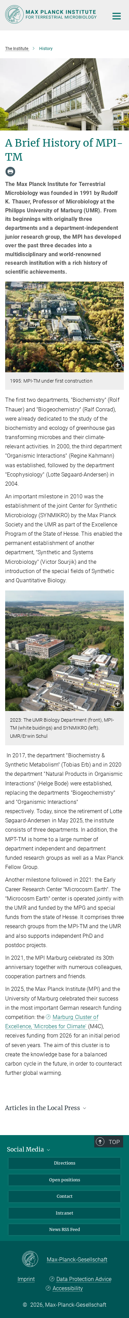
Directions (64, 1163)
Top (114, 1142)
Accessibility (68, 1288)
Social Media (26, 1149)
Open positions (64, 1179)
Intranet (64, 1213)
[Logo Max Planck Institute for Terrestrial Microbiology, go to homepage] (51, 14)
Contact (65, 1196)
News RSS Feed (64, 1229)
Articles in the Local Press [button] (43, 1108)
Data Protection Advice (83, 1279)
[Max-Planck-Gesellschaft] (34, 1259)
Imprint (26, 1279)
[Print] (10, 171)
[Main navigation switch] (116, 16)
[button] (118, 365)
